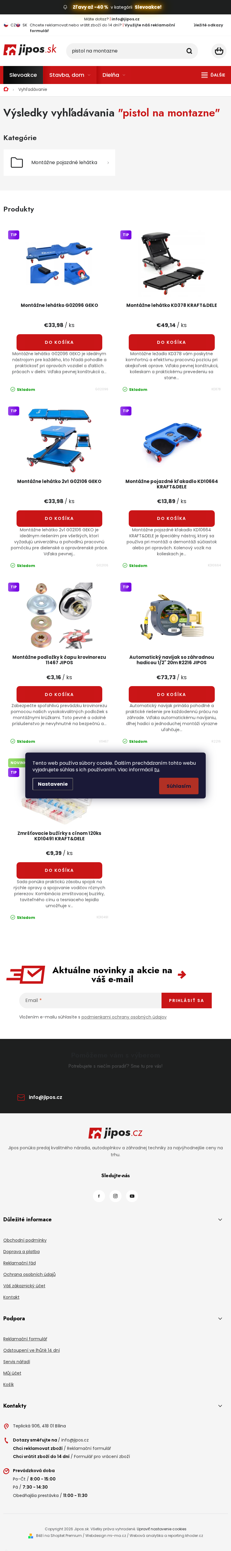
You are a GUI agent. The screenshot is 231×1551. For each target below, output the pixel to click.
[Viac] (213, 75)
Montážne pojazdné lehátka (64, 162)
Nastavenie (53, 784)
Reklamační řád (19, 1263)
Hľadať (189, 51)
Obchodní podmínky (25, 1240)
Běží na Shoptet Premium (59, 1535)
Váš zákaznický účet (24, 1286)
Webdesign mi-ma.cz (105, 1535)
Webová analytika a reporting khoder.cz (166, 1535)
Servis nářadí (16, 1362)
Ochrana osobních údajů (29, 1274)
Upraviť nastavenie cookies (161, 1529)
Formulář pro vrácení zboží (102, 1457)
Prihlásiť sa (186, 1001)
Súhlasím (179, 786)
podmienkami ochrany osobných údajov (124, 1017)
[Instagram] (115, 1196)
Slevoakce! (148, 7)
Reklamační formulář (25, 1339)
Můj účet (12, 1373)
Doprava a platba (21, 1252)
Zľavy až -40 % (90, 7)
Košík (8, 1385)
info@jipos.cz (45, 1097)
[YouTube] (132, 1196)
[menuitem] (23, 75)
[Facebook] (99, 1196)
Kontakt (11, 1297)
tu (156, 769)
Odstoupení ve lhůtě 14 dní (31, 1350)
